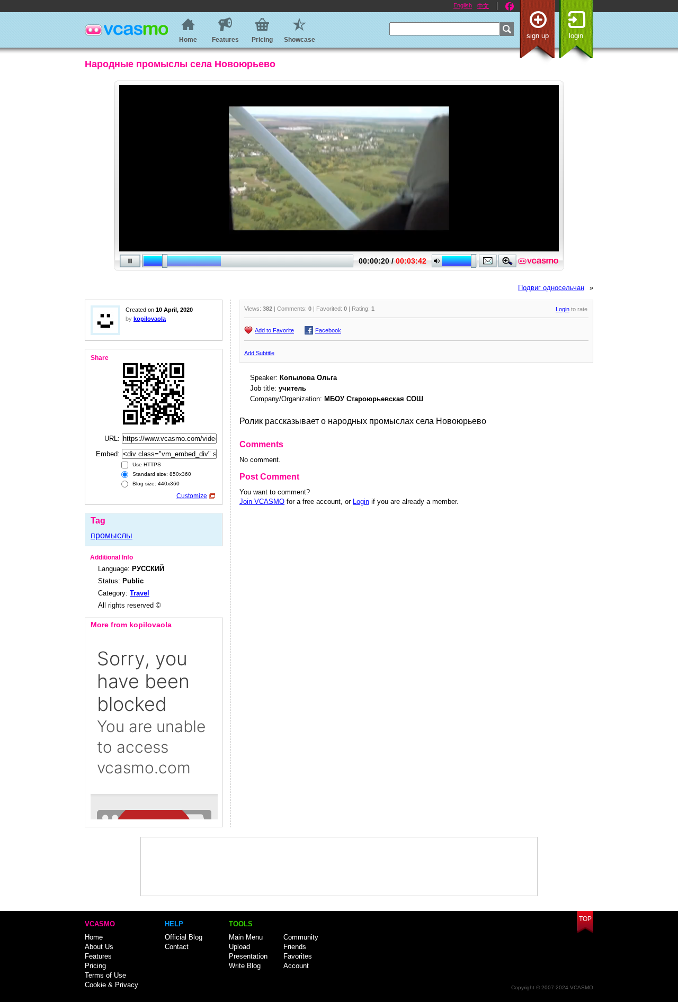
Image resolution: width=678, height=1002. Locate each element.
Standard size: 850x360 (161, 474)
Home (94, 937)
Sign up (538, 36)
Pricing (95, 966)
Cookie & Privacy (111, 985)
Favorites (297, 956)
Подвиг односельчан (551, 288)
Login (576, 36)
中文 (483, 6)
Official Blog (183, 937)
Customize (191, 496)
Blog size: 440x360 (155, 483)
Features (98, 956)
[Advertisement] (339, 866)
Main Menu (246, 937)
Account (296, 966)
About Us (99, 947)
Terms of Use (105, 975)
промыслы (111, 535)
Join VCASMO (261, 501)
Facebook (509, 6)
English (462, 5)
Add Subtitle (259, 353)
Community (300, 937)
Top (585, 919)
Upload (239, 947)
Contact (177, 947)
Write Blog (245, 966)
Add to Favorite (274, 330)
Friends (294, 947)
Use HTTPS (146, 464)
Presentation (248, 956)
